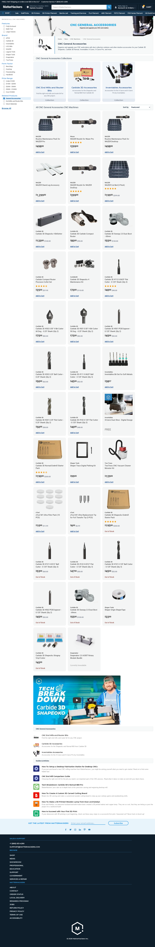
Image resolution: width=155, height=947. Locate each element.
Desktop (9, 69)
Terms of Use (16, 915)
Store (66, 39)
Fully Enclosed (11, 26)
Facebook (66, 829)
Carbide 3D (10, 41)
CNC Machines (75, 39)
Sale (16, 13)
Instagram (75, 829)
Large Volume (11, 32)
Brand (4, 35)
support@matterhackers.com (25, 847)
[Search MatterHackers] (109, 7)
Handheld (9, 75)
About (13, 887)
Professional (16, 865)
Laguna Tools (10, 52)
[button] (37, 7)
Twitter (70, 829)
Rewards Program (19, 901)
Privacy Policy (17, 911)
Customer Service (47, 2)
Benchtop (9, 66)
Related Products (9, 96)
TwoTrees (9, 60)
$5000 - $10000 (11, 89)
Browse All (6, 108)
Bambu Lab (63, 13)
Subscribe (118, 823)
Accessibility (16, 918)
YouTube (89, 829)
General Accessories (13, 98)
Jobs (12, 904)
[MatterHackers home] (13, 7)
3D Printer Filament (49, 13)
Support (14, 872)
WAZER (8, 49)
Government (16, 876)
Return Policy (17, 908)
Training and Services (78, 13)
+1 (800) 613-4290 (61, 2)
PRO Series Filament (135, 13)
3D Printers (35, 13)
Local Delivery (17, 898)
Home (60, 39)
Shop (12, 855)
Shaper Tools (10, 55)
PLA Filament (94, 13)
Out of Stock (109, 531)
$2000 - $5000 (11, 86)
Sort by (125, 107)
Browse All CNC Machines (13, 19)
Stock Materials (11, 104)
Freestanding (10, 72)
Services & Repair (18, 879)
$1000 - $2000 (11, 84)
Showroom (15, 862)
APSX (8, 38)
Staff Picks (25, 13)
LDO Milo (9, 46)
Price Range (7, 78)
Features (6, 23)
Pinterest (84, 829)
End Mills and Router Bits (14, 101)
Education (15, 869)
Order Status (16, 894)
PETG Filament (119, 13)
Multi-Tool (9, 29)
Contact (14, 891)
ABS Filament (106, 13)
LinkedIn (80, 829)
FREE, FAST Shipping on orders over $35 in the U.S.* (21, 2)
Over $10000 (10, 92)
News (12, 859)
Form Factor (7, 64)
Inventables (10, 44)
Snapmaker (10, 57)
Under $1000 (10, 81)
